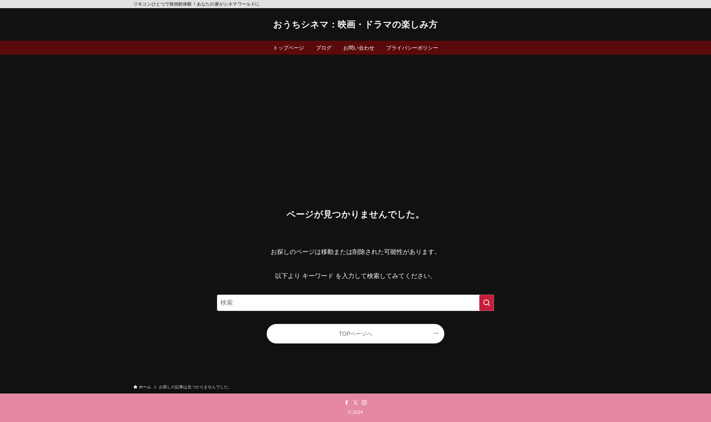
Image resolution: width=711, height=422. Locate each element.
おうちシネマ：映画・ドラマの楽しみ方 (355, 24)
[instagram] (364, 402)
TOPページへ (356, 334)
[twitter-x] (355, 402)
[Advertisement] (355, 110)
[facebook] (346, 402)
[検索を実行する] (486, 303)
